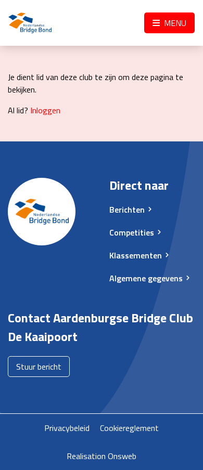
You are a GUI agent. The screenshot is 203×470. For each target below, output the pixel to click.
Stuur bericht (38, 366)
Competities (131, 232)
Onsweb (122, 456)
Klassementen (135, 255)
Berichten (127, 209)
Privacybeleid (67, 428)
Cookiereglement (129, 428)
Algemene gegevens (146, 278)
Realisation (86, 456)
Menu (174, 23)
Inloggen (45, 110)
